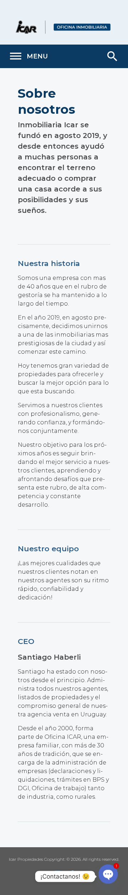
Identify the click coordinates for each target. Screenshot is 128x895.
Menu (28, 56)
